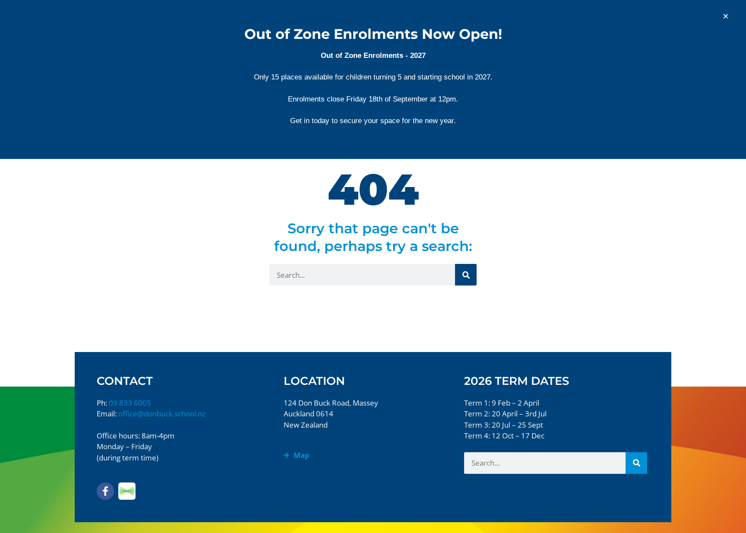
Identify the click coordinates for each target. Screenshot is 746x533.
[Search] (466, 275)
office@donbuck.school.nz (161, 414)
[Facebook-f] (105, 491)
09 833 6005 (130, 403)
